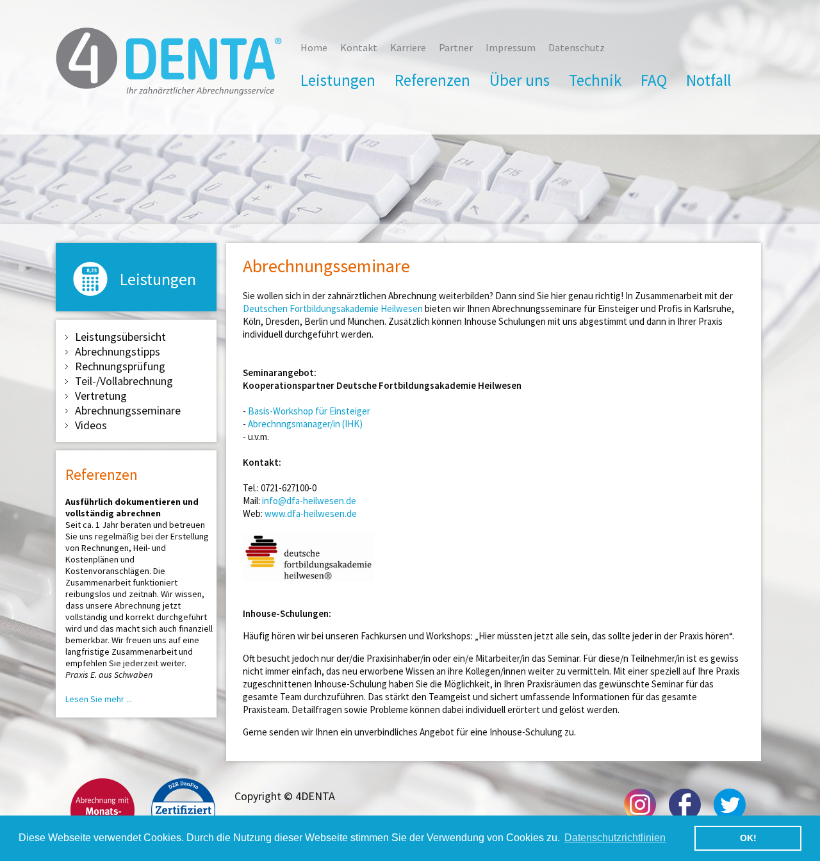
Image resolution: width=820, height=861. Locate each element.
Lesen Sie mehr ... (98, 699)
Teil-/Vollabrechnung (124, 380)
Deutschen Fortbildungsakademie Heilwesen (333, 308)
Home (313, 47)
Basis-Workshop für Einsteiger (309, 411)
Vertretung (101, 395)
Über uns (519, 80)
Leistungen (337, 80)
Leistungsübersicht (120, 336)
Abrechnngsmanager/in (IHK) (305, 424)
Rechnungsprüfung (120, 366)
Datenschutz (576, 47)
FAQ (654, 80)
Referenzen (432, 80)
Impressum (511, 47)
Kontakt (358, 47)
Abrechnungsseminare (128, 410)
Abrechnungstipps (117, 351)
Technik (595, 80)
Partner (456, 47)
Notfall (708, 80)
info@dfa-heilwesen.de (309, 501)
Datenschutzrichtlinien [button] (615, 837)
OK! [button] (748, 838)
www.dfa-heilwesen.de (311, 513)
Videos (91, 425)
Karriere (408, 47)
